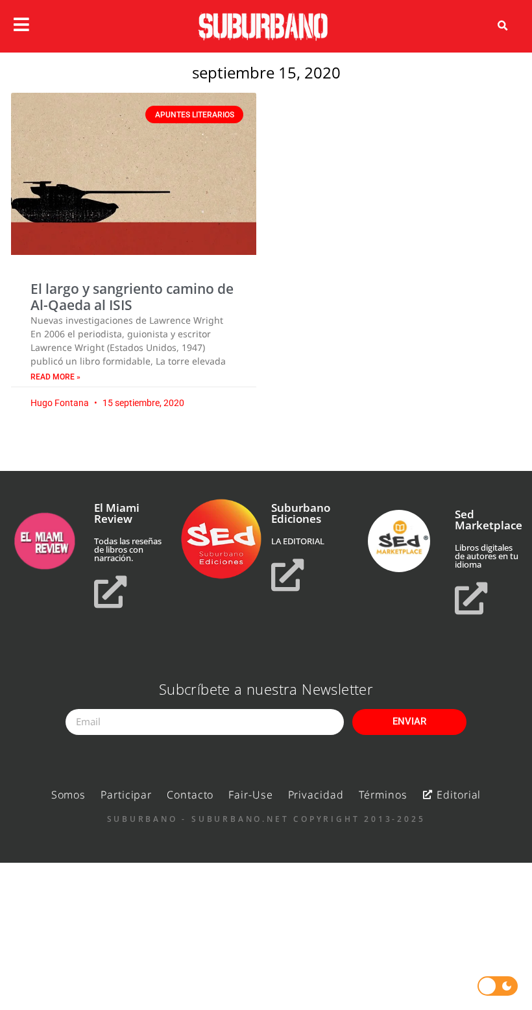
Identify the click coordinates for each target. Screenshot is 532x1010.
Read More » (55, 376)
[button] (503, 26)
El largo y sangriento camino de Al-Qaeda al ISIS (132, 297)
